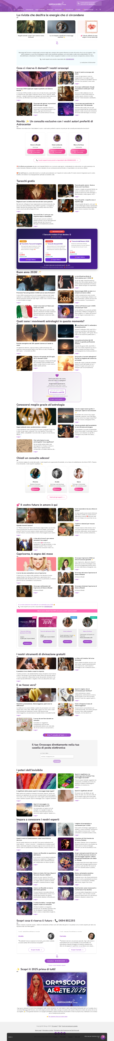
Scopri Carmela (76, 950)
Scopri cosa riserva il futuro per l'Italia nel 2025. (44, 307)
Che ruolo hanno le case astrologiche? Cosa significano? (44, 441)
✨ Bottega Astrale (88, 9)
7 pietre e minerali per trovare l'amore (85, 524)
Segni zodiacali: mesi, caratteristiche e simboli (31, 427)
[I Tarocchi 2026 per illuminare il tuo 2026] (27, 622)
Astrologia (50, 9)
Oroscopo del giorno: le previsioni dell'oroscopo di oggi (45, 104)
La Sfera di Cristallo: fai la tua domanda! (84, 659)
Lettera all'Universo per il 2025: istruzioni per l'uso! (85, 307)
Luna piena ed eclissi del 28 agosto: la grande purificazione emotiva (85, 342)
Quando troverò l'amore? (25, 525)
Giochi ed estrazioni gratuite (70, 1026)
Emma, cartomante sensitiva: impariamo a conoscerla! (84, 874)
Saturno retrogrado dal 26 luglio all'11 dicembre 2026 (44, 357)
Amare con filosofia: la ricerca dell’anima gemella (43, 889)
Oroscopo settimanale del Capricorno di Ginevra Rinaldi (43, 587)
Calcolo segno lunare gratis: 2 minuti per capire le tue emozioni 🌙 (85, 410)
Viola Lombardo (67, 631)
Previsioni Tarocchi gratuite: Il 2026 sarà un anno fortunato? (36, 293)
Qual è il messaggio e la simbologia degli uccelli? (42, 805)
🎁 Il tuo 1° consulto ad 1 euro (54, 735)
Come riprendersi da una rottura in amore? (86, 510)
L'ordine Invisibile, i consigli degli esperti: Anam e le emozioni (44, 903)
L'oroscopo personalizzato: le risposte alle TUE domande (84, 104)
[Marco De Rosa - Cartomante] (87, 622)
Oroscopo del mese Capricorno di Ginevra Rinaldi (86, 573)
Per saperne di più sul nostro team (57, 1016)
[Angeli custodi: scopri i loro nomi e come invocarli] (31, 30)
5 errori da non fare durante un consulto (43, 719)
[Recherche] (100, 10)
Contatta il (56, 961)
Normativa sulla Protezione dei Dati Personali (66, 1030)
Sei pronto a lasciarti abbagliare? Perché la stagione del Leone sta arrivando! (85, 358)
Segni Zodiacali (40, 9)
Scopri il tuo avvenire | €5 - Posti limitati (79, 151)
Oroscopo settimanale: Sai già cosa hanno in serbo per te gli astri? (84, 88)
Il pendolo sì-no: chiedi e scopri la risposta (30, 671)
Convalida (57, 761)
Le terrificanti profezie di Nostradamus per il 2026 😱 (84, 277)
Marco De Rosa (87, 631)
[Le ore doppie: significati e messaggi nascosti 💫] (61, 30)
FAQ (60, 1026)
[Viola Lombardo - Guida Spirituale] (67, 622)
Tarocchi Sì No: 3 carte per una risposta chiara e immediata (43, 215)
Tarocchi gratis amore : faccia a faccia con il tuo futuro (85, 186)
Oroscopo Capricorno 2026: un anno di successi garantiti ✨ (85, 559)
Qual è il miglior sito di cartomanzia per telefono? (83, 690)
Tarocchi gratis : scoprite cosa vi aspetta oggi (85, 201)
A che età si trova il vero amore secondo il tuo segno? (44, 539)
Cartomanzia (29, 9)
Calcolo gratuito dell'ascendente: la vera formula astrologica (86, 426)
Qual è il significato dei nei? (84, 791)
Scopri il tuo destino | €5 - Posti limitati (35, 151)
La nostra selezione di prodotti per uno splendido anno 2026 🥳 (37, 605)
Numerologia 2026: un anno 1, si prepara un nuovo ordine (85, 292)
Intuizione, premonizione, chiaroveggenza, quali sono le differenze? (34, 705)
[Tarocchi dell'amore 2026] (47, 622)
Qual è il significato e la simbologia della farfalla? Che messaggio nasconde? (84, 776)
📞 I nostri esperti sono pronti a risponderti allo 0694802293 (56, 160)
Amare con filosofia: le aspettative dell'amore (45, 854)
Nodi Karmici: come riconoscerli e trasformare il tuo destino (85, 889)
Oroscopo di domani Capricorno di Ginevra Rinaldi (86, 587)
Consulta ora (67, 641)
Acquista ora (27, 643)
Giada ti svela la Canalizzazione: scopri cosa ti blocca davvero (34, 839)
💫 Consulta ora (68, 9)
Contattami (35, 489)
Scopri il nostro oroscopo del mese (84, 73)
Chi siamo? (55, 1026)
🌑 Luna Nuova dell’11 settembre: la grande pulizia (86, 326)
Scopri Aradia (35, 950)
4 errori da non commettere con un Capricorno (31, 573)
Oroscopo (20, 9)
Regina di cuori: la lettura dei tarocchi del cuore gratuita (35, 202)
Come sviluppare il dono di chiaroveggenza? (83, 705)
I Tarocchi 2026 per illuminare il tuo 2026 (25, 632)
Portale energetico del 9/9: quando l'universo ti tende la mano (35, 344)
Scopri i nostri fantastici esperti (57, 965)
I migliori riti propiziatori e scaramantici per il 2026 (83, 824)
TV (96, 9)
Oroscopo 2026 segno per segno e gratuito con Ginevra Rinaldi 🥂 (35, 89)
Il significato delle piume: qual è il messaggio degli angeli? (35, 791)
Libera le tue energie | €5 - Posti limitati (57, 151)
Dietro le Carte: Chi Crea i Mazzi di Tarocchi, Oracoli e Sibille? (45, 874)
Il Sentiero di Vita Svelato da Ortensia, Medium (84, 839)
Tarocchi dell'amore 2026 (47, 631)
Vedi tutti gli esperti (56, 497)
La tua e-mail (44, 753)
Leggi (18, 100)
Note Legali (38, 1030)
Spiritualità (58, 9)
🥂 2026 (77, 9)
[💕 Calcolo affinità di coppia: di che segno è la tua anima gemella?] (92, 30)
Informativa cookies (47, 1030)
